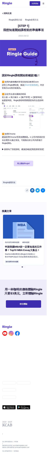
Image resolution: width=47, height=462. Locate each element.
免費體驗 (35, 3)
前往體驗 (23, 304)
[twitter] (37, 190)
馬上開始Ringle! (23, 163)
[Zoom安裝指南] (31, 85)
